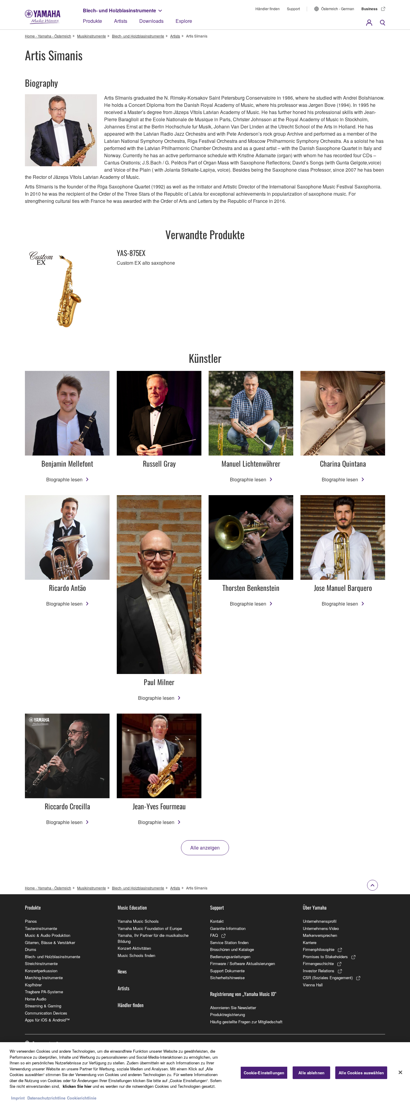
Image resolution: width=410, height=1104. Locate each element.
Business (369, 8)
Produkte (92, 20)
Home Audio (35, 999)
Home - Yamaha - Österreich (48, 35)
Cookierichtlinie (81, 1098)
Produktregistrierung (227, 1014)
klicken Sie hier (77, 1086)
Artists (120, 20)
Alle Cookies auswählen (361, 1072)
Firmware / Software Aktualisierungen (242, 963)
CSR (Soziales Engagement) (328, 977)
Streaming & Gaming (43, 1006)
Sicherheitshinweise (227, 977)
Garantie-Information (228, 928)
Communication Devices (46, 1013)
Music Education (132, 907)
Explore (184, 20)
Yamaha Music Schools (138, 921)
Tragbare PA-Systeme (44, 991)
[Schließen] (400, 1072)
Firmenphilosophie (318, 949)
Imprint (18, 1098)
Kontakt (217, 921)
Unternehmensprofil (319, 921)
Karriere (309, 942)
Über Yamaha (315, 907)
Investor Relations (318, 970)
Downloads (151, 20)
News (122, 971)
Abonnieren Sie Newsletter (233, 1007)
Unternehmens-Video (321, 928)
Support (293, 8)
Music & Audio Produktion (47, 935)
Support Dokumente (227, 970)
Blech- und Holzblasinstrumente (119, 10)
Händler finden (267, 8)
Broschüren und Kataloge (232, 949)
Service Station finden (229, 942)
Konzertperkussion (41, 970)
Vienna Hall (313, 985)
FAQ (214, 935)
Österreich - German (337, 8)
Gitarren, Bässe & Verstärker (50, 942)
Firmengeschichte (318, 963)
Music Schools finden (136, 955)
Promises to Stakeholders (325, 956)
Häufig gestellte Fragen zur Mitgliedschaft (246, 1021)
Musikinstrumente (91, 35)
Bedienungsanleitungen (230, 956)
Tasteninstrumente (41, 928)
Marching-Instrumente (44, 977)
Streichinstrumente (41, 963)
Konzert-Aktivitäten (134, 948)
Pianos (31, 921)
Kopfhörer (33, 985)
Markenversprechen (320, 935)
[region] (205, 1073)
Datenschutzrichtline (46, 1098)
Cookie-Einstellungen (264, 1072)
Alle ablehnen (311, 1072)
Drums (30, 949)
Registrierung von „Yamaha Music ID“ (243, 993)
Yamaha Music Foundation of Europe (150, 928)
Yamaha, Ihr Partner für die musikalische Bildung (153, 938)
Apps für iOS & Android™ (47, 1020)
